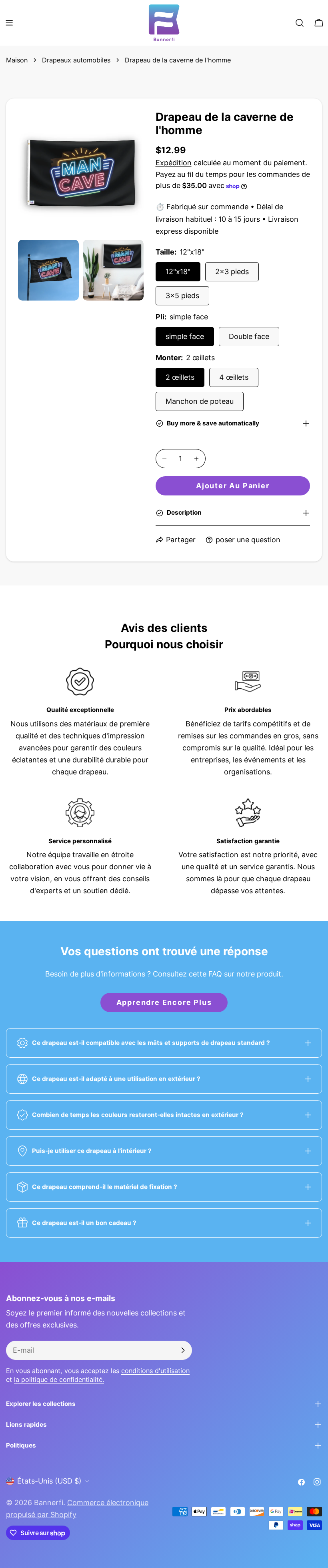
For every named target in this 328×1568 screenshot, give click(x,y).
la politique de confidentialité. (59, 1380)
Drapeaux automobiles (76, 60)
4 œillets (233, 377)
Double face (249, 336)
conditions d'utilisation (155, 1371)
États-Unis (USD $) (49, 1481)
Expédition (174, 162)
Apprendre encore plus (164, 1002)
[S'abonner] (182, 1350)
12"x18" (178, 271)
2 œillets (180, 377)
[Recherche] (300, 23)
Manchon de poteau (200, 401)
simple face (185, 336)
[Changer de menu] (9, 23)
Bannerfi (48, 1502)
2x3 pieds (232, 271)
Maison (17, 60)
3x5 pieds (182, 295)
